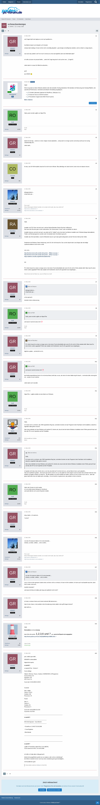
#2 (96, 109)
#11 (96, 391)
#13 (96, 448)
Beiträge (6, 53)
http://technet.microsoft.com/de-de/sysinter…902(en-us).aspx (41, 253)
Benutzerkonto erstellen (54, 790)
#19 (96, 623)
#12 (96, 418)
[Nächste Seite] (8, 31)
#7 (96, 282)
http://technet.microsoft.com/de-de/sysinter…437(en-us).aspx (41, 254)
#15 (96, 512)
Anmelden (80, 2)
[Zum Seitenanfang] (97, 802)
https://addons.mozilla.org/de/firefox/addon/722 (37, 256)
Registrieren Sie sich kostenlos (52, 786)
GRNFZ (12, 26)
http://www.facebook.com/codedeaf (33, 210)
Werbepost (12, 94)
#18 (96, 598)
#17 (96, 567)
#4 (96, 163)
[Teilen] (97, 31)
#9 (96, 336)
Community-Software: (50, 802)
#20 (96, 653)
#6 (96, 218)
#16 (96, 537)
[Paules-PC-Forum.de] (50, 10)
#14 (96, 484)
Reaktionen (7, 208)
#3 (96, 137)
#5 (96, 189)
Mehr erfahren (28, 99)
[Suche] (95, 2)
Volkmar (38, 765)
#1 (96, 36)
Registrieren (89, 2)
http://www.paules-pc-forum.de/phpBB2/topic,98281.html (39, 636)
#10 (96, 361)
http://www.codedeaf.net (30, 208)
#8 (96, 308)
